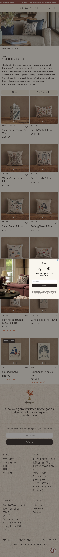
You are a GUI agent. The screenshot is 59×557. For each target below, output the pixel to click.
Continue (44, 285)
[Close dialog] (57, 259)
